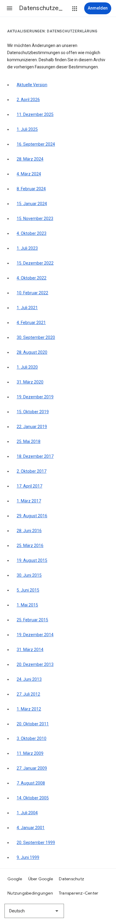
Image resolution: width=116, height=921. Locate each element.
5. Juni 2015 (28, 590)
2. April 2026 (28, 99)
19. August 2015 (32, 560)
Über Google (40, 878)
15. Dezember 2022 (35, 263)
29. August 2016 (32, 515)
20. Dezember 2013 (35, 664)
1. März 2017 (29, 501)
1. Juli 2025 (27, 129)
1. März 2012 (29, 709)
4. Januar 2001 (31, 827)
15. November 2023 (35, 218)
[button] (9, 8)
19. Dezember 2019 (35, 397)
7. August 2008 (31, 783)
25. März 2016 (30, 545)
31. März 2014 (30, 649)
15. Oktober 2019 (33, 411)
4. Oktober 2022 (31, 278)
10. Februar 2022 (32, 292)
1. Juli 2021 (27, 307)
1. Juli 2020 (27, 367)
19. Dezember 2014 (35, 634)
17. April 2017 (29, 486)
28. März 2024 (30, 159)
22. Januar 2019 (32, 426)
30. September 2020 (36, 337)
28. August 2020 (32, 352)
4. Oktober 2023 (31, 233)
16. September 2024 (36, 144)
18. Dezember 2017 (35, 456)
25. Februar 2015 (32, 619)
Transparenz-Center (78, 893)
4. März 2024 (29, 174)
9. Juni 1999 (28, 857)
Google (14, 878)
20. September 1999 (36, 842)
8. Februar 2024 (31, 188)
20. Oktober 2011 (33, 724)
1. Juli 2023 (27, 248)
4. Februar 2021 (31, 322)
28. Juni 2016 (29, 530)
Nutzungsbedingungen (30, 893)
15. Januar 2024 (32, 203)
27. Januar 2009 (32, 768)
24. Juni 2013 (29, 679)
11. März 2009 (30, 753)
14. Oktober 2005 (33, 798)
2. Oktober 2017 (31, 471)
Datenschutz (71, 878)
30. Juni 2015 (29, 575)
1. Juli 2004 (27, 812)
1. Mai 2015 (27, 605)
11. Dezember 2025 (35, 114)
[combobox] (34, 911)
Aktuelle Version (32, 84)
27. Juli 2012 (28, 694)
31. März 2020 (30, 382)
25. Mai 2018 (28, 441)
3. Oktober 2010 (31, 738)
